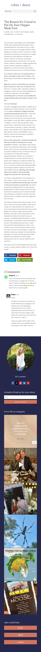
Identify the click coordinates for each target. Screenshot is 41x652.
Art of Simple (25, 32)
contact (20, 642)
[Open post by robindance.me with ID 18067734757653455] (20, 531)
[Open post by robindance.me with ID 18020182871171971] (20, 597)
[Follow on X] (16, 383)
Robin (7, 32)
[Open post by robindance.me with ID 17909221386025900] (20, 464)
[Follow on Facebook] (12, 383)
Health (32, 32)
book (20, 627)
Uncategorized (8, 34)
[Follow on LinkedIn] (24, 383)
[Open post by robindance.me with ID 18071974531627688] (20, 431)
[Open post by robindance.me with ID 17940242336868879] (20, 564)
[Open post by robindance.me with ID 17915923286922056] (20, 497)
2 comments (19, 34)
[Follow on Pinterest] (28, 383)
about (20, 634)
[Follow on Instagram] (20, 383)
